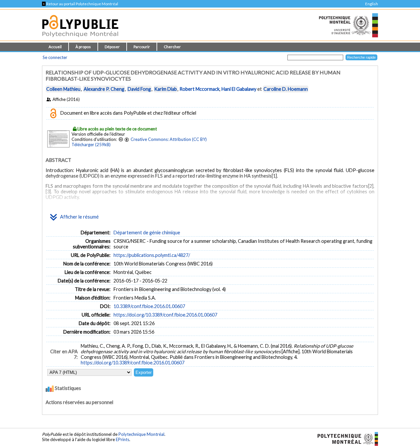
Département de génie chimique (147, 232)
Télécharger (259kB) (91, 144)
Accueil (55, 47)
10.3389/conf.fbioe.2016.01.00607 (149, 306)
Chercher (172, 47)
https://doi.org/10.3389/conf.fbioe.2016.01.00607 (165, 315)
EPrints (122, 439)
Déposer (112, 47)
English (371, 4)
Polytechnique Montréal (141, 434)
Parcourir (142, 47)
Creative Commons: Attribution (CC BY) (169, 139)
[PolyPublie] (80, 39)
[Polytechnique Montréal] (345, 438)
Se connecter (55, 57)
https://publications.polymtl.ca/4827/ (152, 255)
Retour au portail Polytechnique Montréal (80, 4)
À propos (83, 47)
